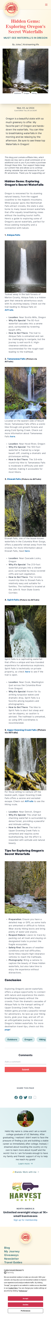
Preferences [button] (23, 1291)
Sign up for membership (25, 1220)
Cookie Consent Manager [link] (13, 1270)
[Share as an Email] (30, 1097)
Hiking (34, 93)
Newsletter (11, 1258)
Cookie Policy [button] (13, 1288)
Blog (7, 1247)
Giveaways (11, 1255)
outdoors (17, 93)
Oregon (26, 93)
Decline (25, 1305)
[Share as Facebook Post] (16, 1097)
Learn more (24, 1163)
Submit (25, 1069)
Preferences (25, 1311)
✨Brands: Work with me (24, 1172)
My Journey (12, 1251)
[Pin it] (21, 1097)
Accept (25, 1298)
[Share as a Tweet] (26, 1097)
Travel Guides (13, 1262)
